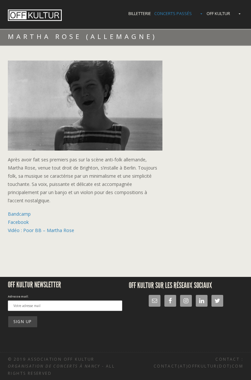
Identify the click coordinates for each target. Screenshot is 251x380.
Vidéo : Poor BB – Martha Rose (41, 230)
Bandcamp (19, 214)
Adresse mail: (18, 296)
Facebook (18, 222)
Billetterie (139, 13)
